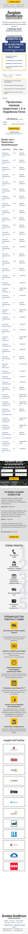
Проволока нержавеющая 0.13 (6, 162)
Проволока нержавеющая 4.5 (6, 450)
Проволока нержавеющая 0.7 (6, 270)
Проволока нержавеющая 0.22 (6, 183)
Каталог (12, 5)
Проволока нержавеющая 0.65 (6, 263)
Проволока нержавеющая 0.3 (6, 212)
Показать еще (14, 537)
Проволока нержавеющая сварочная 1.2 (6, 396)
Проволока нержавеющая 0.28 (6, 205)
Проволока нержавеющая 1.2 (6, 297)
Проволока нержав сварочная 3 (5, 338)
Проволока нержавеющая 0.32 (6, 219)
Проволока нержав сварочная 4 (5, 365)
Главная (5, 5)
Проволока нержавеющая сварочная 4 (6, 443)
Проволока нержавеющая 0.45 (6, 241)
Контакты (20, 6)
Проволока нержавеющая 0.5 (6, 248)
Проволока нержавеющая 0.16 (6, 169)
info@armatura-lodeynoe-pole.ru (14, 31)
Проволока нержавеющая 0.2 (6, 176)
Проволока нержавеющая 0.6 (6, 255)
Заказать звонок (14, 1)
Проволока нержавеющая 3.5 (6, 351)
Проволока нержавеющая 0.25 (6, 198)
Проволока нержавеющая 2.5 (6, 331)
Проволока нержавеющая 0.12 (6, 154)
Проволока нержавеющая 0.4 (6, 234)
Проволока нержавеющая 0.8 (6, 277)
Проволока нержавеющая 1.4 (6, 304)
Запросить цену (14, 128)
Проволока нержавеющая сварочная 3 (6, 427)
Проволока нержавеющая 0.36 (6, 226)
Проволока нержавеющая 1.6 (6, 318)
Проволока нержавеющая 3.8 (6, 358)
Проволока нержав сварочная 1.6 (6, 311)
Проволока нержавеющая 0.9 (6, 389)
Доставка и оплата (10, 6)
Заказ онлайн (21, 5)
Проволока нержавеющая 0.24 (6, 190)
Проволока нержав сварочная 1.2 (6, 290)
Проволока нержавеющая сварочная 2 (6, 419)
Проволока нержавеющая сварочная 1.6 (6, 403)
